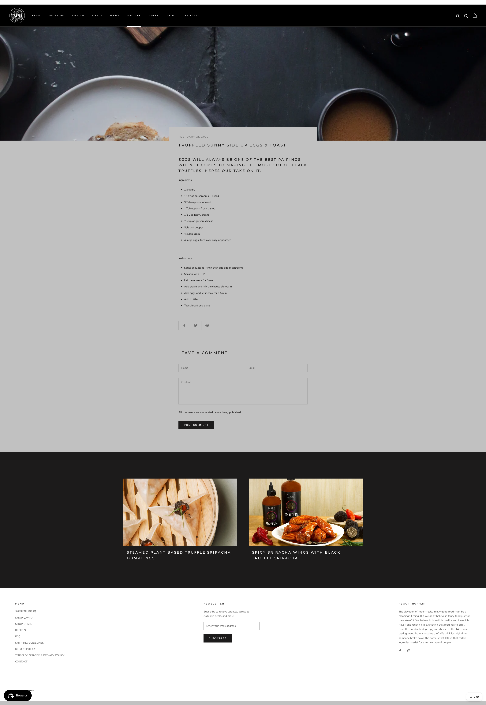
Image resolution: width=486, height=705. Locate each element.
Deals (97, 15)
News (114, 15)
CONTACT (21, 661)
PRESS (154, 15)
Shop (36, 15)
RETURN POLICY (25, 649)
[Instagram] (408, 650)
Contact (192, 15)
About (172, 15)
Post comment (196, 424)
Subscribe (218, 638)
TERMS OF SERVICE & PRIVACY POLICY (39, 655)
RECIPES (20, 630)
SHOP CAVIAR (24, 618)
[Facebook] (400, 650)
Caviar (78, 15)
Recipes (134, 15)
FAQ (18, 636)
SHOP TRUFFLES (25, 611)
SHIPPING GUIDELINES (29, 643)
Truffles (56, 15)
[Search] (466, 16)
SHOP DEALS (23, 624)
